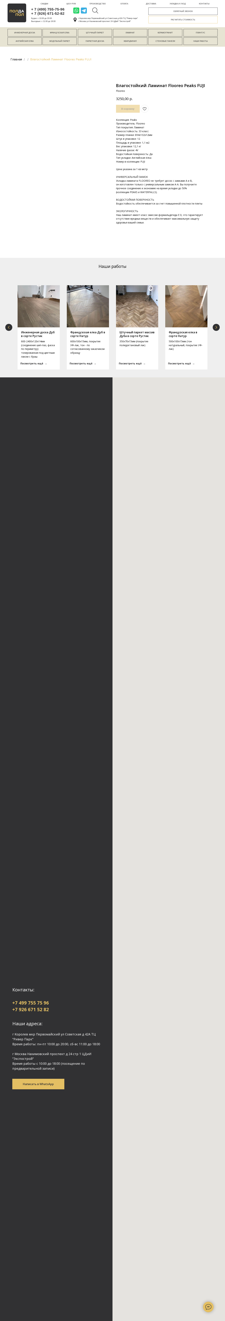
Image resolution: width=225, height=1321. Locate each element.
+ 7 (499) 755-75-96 (48, 9)
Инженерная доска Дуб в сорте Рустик (38, 334)
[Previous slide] (8, 327)
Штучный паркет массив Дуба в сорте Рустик (137, 334)
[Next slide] (216, 327)
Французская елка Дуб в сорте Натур (87, 334)
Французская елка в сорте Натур (183, 334)
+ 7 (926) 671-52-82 (48, 13)
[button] (183, 11)
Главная (16, 59)
